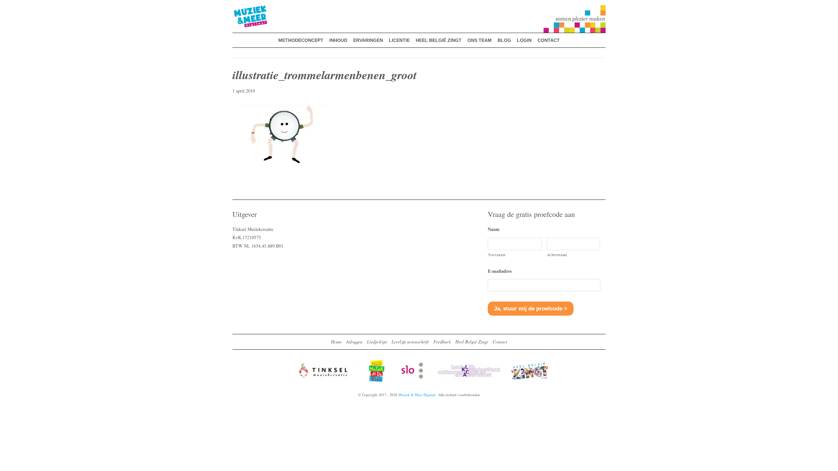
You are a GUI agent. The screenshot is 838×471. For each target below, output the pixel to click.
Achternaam (557, 254)
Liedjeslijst (377, 342)
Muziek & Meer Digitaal (240, 9)
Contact (500, 342)
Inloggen (354, 342)
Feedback (442, 342)
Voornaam (496, 254)
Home (336, 342)
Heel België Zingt (471, 342)
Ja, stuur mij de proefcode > (530, 308)
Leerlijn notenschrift (410, 342)
